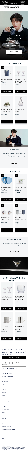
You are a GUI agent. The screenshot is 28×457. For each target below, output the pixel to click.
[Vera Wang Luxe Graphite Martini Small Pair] (21, 72)
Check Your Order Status (7, 373)
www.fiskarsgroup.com (19, 449)
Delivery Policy (5, 381)
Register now (14, 357)
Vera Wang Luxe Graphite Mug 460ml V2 (20, 328)
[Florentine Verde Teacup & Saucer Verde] (7, 102)
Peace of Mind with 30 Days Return (5, 3)
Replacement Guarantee (7, 387)
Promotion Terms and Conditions (8, 429)
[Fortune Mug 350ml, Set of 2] (7, 210)
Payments (4, 392)
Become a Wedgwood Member (22, 3)
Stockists (3, 395)
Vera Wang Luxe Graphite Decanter (20, 111)
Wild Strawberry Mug (20, 188)
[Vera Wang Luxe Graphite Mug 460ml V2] (21, 318)
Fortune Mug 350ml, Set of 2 (5, 218)
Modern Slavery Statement (7, 432)
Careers (3, 412)
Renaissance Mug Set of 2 (6, 188)
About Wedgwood (5, 409)
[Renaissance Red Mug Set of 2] (7, 180)
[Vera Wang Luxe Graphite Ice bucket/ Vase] (21, 288)
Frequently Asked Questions (7, 376)
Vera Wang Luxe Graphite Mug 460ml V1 (6, 328)
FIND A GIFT (14, 52)
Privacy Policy (4, 423)
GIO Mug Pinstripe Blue (6, 80)
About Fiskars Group (6, 406)
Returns (3, 384)
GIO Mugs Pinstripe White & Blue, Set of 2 (20, 219)
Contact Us (4, 389)
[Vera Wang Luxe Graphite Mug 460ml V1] (7, 318)
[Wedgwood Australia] (3, 440)
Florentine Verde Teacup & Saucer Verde (6, 111)
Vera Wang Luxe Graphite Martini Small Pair (20, 81)
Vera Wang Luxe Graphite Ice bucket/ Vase (20, 298)
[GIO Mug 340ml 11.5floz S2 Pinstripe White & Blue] (21, 210)
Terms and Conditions (6, 426)
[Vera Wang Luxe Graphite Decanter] (21, 102)
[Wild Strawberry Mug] (21, 180)
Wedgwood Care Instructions (8, 379)
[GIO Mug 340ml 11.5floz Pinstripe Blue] (7, 72)
